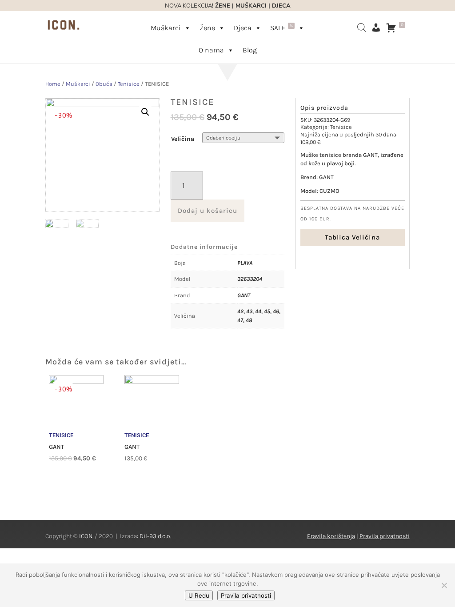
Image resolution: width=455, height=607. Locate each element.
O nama (211, 50)
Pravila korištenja (331, 536)
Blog (250, 50)
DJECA (281, 6)
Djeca (242, 28)
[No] (443, 585)
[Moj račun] (376, 27)
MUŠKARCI (251, 6)
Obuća (104, 83)
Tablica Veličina (352, 237)
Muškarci (166, 28)
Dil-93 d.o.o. (155, 536)
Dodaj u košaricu (207, 211)
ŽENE (221, 6)
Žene (207, 28)
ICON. (86, 536)
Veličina (182, 139)
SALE (281, 27)
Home (52, 83)
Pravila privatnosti (384, 536)
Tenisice (129, 83)
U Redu (198, 595)
